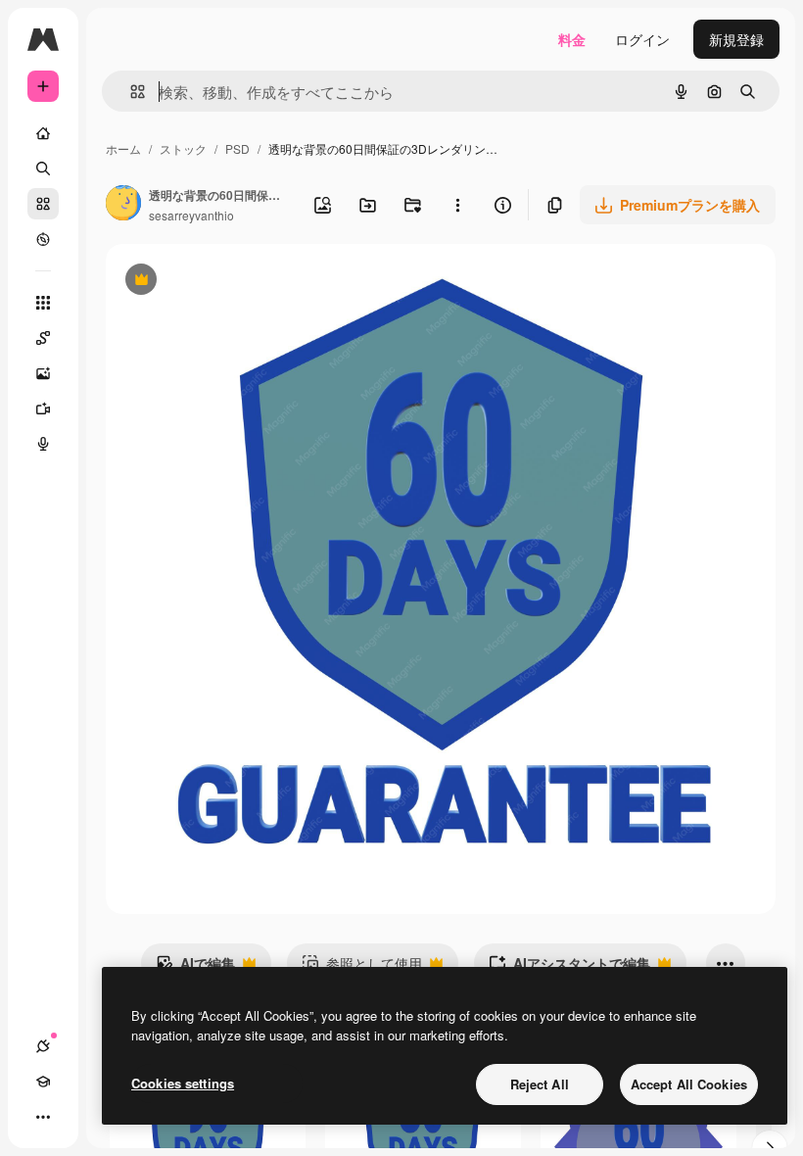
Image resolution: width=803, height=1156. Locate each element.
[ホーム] (43, 133)
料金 (572, 39)
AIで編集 (195, 968)
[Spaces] (43, 338)
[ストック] (43, 203)
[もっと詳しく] (43, 239)
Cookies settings (182, 1083)
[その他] (43, 1116)
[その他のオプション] (457, 204)
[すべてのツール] (43, 302)
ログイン (642, 39)
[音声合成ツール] (43, 443)
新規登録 (736, 39)
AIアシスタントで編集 (569, 968)
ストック (183, 148)
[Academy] (43, 1081)
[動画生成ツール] (43, 408)
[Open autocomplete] (130, 91)
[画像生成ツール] (43, 373)
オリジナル (240, 281)
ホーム (123, 148)
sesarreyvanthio (191, 215)
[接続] (43, 1046)
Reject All (539, 1084)
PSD (237, 148)
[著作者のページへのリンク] (123, 204)
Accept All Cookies (689, 1084)
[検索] (43, 168)
